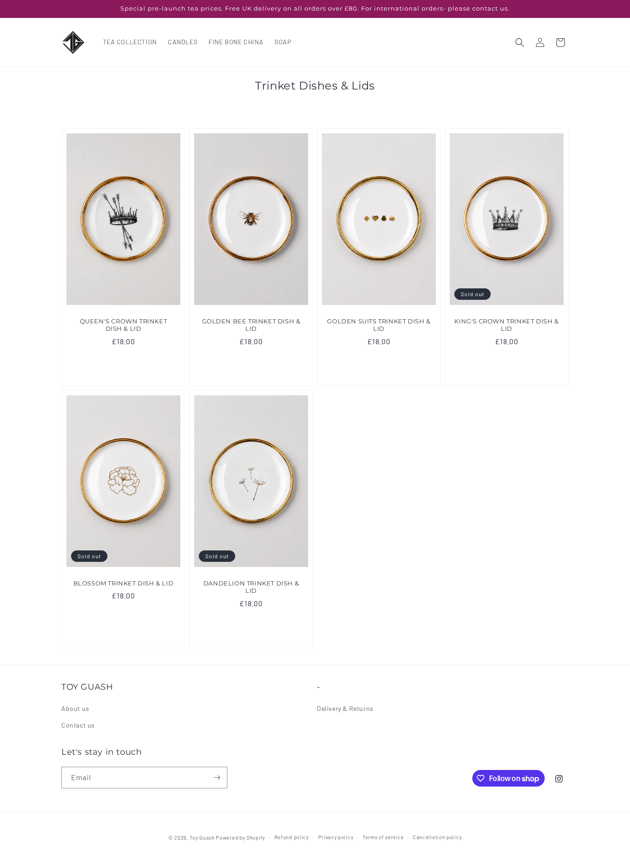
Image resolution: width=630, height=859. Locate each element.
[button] (520, 42)
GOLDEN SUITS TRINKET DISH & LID (378, 325)
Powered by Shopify (240, 838)
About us (75, 709)
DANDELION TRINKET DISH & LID (251, 586)
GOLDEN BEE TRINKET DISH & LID (251, 325)
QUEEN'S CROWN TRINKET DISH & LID (123, 325)
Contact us (78, 725)
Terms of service (383, 837)
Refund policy (291, 837)
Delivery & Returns (345, 709)
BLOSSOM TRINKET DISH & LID (123, 582)
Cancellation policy (437, 837)
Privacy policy (336, 837)
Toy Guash (202, 838)
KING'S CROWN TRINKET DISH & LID (506, 325)
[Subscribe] (217, 777)
